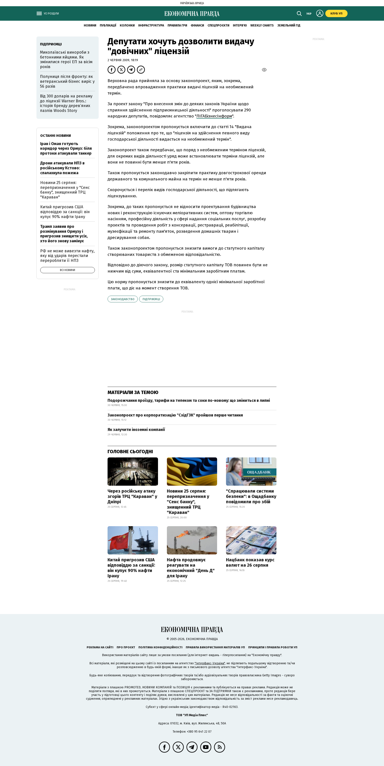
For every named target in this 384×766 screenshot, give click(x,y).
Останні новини (55, 135)
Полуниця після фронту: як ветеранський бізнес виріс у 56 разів (67, 81)
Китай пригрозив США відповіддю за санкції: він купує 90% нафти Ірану (131, 567)
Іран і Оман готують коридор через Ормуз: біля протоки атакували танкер (66, 148)
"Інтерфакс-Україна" (210, 663)
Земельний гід (288, 25)
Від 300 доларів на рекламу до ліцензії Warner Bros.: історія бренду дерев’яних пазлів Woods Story (66, 103)
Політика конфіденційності (160, 647)
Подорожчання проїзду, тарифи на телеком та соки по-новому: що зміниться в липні (189, 400)
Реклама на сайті (100, 647)
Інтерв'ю (240, 25)
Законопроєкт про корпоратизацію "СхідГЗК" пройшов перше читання (175, 415)
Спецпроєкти (218, 25)
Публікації (108, 25)
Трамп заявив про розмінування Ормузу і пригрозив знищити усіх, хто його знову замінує (64, 233)
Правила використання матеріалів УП (215, 647)
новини (90, 25)
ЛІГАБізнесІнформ (214, 116)
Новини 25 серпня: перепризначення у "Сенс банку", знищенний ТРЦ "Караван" (188, 501)
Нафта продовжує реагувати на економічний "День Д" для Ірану (191, 567)
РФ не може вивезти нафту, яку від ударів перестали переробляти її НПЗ (67, 256)
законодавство (122, 299)
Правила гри (177, 25)
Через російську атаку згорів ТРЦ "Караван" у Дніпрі (132, 496)
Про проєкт (126, 647)
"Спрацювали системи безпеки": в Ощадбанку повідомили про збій (251, 496)
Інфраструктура (151, 25)
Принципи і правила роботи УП (272, 647)
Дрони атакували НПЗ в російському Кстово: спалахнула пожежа (62, 168)
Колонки (127, 25)
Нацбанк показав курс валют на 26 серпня (250, 562)
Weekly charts (262, 25)
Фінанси (197, 25)
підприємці (151, 299)
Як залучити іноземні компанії (136, 429)
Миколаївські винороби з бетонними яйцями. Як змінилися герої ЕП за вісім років (66, 59)
